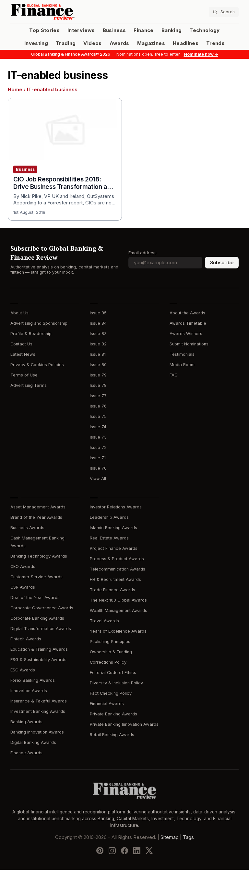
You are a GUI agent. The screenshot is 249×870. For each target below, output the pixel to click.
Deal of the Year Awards (35, 597)
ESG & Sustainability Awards (38, 659)
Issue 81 (98, 354)
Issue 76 (98, 406)
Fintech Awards (25, 638)
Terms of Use (24, 375)
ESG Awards (22, 670)
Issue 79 (98, 375)
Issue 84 (98, 323)
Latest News (22, 354)
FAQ (174, 375)
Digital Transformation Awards (40, 628)
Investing (36, 43)
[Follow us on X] (149, 850)
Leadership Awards (109, 517)
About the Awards (187, 312)
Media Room (182, 364)
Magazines (151, 43)
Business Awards (27, 527)
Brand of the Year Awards (36, 517)
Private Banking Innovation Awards (124, 724)
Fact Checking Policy (111, 693)
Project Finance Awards (113, 548)
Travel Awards (104, 620)
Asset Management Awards (37, 507)
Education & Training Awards (39, 649)
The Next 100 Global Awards (118, 600)
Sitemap (169, 837)
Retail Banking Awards (112, 734)
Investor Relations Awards (116, 507)
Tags (188, 837)
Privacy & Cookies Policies (37, 364)
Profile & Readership (31, 333)
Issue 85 (98, 312)
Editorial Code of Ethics (113, 672)
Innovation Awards (28, 690)
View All (98, 478)
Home (15, 89)
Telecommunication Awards (117, 569)
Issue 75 (98, 416)
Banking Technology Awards (38, 556)
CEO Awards (22, 566)
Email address (142, 252)
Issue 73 (98, 437)
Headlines (185, 43)
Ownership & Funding (111, 651)
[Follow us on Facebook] (124, 850)
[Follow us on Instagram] (112, 850)
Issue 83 (98, 333)
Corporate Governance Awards (41, 607)
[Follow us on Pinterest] (99, 850)
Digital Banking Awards (33, 742)
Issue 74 (98, 426)
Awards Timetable (188, 323)
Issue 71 (98, 457)
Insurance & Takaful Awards (38, 701)
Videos (92, 43)
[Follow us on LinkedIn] (136, 850)
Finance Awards (26, 752)
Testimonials (182, 354)
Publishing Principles (110, 641)
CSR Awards (22, 587)
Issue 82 (98, 344)
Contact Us (21, 344)
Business (114, 30)
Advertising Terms (28, 385)
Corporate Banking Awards (37, 618)
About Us (19, 312)
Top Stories (44, 30)
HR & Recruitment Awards (115, 579)
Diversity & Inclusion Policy (116, 682)
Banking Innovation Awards (37, 732)
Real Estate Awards (109, 538)
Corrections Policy (108, 662)
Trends (215, 43)
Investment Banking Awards (37, 711)
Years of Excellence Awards (118, 631)
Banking (171, 30)
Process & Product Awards (117, 558)
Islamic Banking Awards (113, 527)
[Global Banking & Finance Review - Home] (66, 12)
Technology (204, 30)
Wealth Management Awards (118, 610)
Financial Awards (107, 703)
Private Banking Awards (113, 714)
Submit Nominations (189, 344)
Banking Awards (26, 721)
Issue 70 (98, 468)
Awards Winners (186, 333)
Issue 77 (98, 395)
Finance (143, 30)
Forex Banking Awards (32, 680)
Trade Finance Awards (112, 589)
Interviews (81, 30)
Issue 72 (98, 447)
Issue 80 (98, 364)
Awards (119, 43)
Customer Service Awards (36, 576)
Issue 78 (98, 385)
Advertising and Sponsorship (38, 323)
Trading (66, 43)
